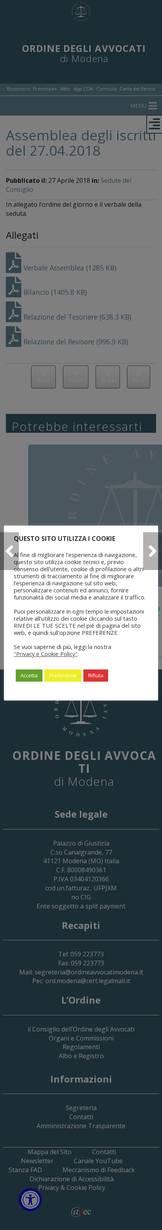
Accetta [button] (29, 675)
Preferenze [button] (63, 675)
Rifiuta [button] (95, 675)
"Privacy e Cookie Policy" (45, 653)
